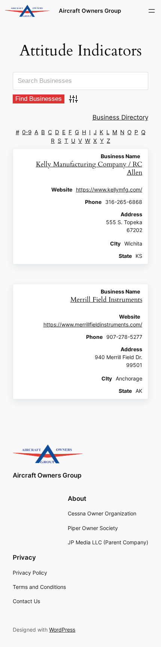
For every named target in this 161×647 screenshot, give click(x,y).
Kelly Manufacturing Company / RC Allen (89, 168)
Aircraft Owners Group (90, 10)
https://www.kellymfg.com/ (109, 190)
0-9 (26, 132)
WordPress (62, 629)
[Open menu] (151, 10)
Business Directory (120, 117)
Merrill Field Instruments (106, 299)
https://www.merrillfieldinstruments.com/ (92, 325)
